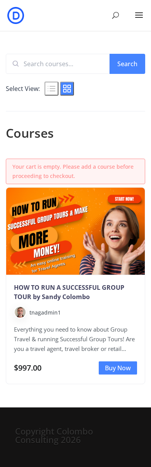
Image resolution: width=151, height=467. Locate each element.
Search (127, 64)
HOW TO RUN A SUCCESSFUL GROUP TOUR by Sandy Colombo (69, 292)
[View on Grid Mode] (67, 89)
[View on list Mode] (51, 89)
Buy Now (118, 368)
